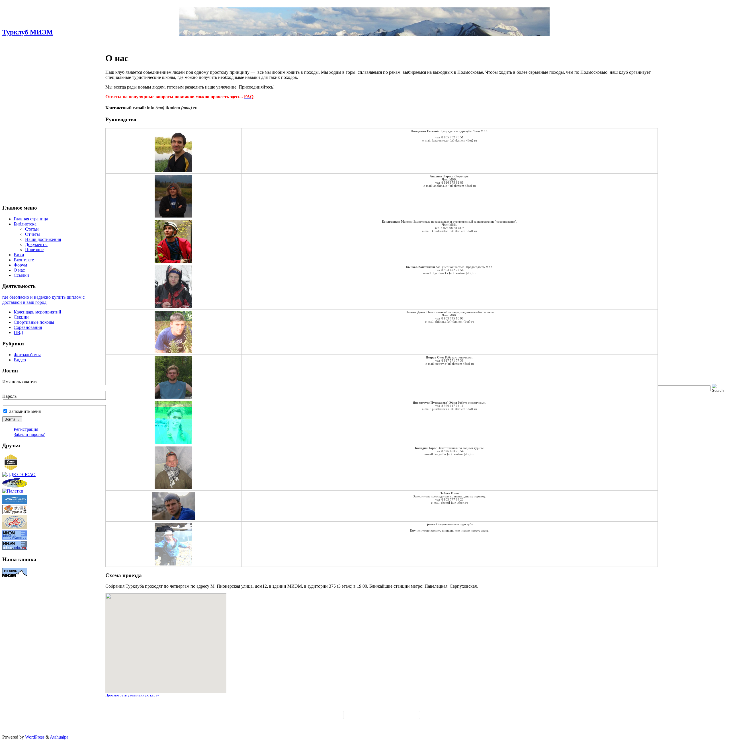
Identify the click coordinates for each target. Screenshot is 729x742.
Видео (20, 359)
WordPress (34, 737)
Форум (20, 265)
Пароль (9, 396)
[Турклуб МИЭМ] (2, 9)
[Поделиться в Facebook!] (367, 716)
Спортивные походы (34, 322)
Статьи (32, 229)
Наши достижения (43, 239)
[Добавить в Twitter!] (392, 716)
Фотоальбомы (27, 354)
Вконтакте (24, 259)
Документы (36, 244)
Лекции (21, 317)
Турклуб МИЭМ (27, 32)
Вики (19, 254)
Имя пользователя (19, 381)
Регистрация (26, 429)
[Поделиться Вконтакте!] (398, 716)
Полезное (34, 249)
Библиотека (25, 224)
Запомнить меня (24, 411)
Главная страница (31, 218)
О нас (19, 270)
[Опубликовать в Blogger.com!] (360, 716)
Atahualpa (59, 737)
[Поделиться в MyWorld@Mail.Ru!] (379, 716)
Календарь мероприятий (37, 311)
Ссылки (21, 275)
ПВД (18, 332)
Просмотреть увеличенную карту (132, 695)
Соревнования (28, 327)
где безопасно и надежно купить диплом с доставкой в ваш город (43, 300)
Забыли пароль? (29, 434)
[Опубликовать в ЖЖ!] (373, 716)
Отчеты (32, 234)
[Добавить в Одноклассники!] (385, 716)
